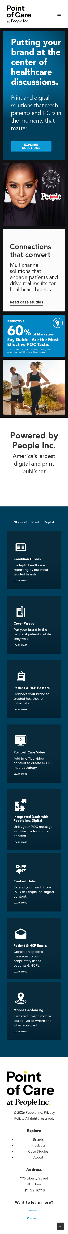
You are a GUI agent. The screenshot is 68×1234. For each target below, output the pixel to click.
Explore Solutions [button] (31, 146)
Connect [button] (35, 1218)
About (38, 1157)
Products (38, 1145)
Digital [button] (48, 522)
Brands (38, 1139)
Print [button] (35, 522)
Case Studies (38, 1151)
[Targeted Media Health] (19, 14)
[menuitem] (20, 522)
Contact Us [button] (34, 1211)
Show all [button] (20, 522)
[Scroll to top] (60, 1226)
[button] (59, 14)
